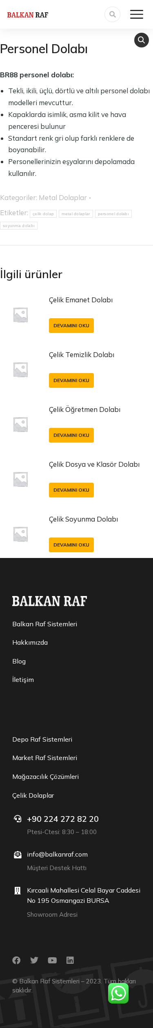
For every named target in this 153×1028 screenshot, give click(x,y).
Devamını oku (71, 325)
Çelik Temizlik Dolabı (81, 354)
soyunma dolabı (19, 225)
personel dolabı (113, 213)
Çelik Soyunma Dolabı (83, 519)
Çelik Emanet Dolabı (81, 299)
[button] (141, 40)
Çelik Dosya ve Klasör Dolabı (94, 464)
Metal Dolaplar (63, 197)
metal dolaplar (76, 213)
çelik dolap (43, 213)
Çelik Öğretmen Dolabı (84, 409)
